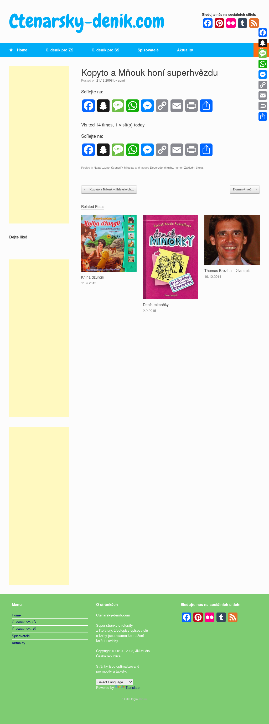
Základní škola (193, 167)
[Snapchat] (262, 43)
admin (122, 80)
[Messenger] (262, 74)
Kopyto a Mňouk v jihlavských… (109, 189)
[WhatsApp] (262, 64)
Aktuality (185, 49)
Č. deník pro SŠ (105, 49)
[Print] (262, 106)
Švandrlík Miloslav (122, 167)
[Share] (262, 116)
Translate (132, 687)
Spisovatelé (148, 49)
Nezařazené (102, 167)
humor (179, 167)
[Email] (262, 95)
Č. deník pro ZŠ (59, 49)
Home (22, 49)
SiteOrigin (131, 699)
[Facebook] (262, 32)
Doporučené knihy (161, 167)
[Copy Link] (262, 85)
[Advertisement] (39, 144)
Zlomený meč (245, 189)
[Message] (262, 53)
